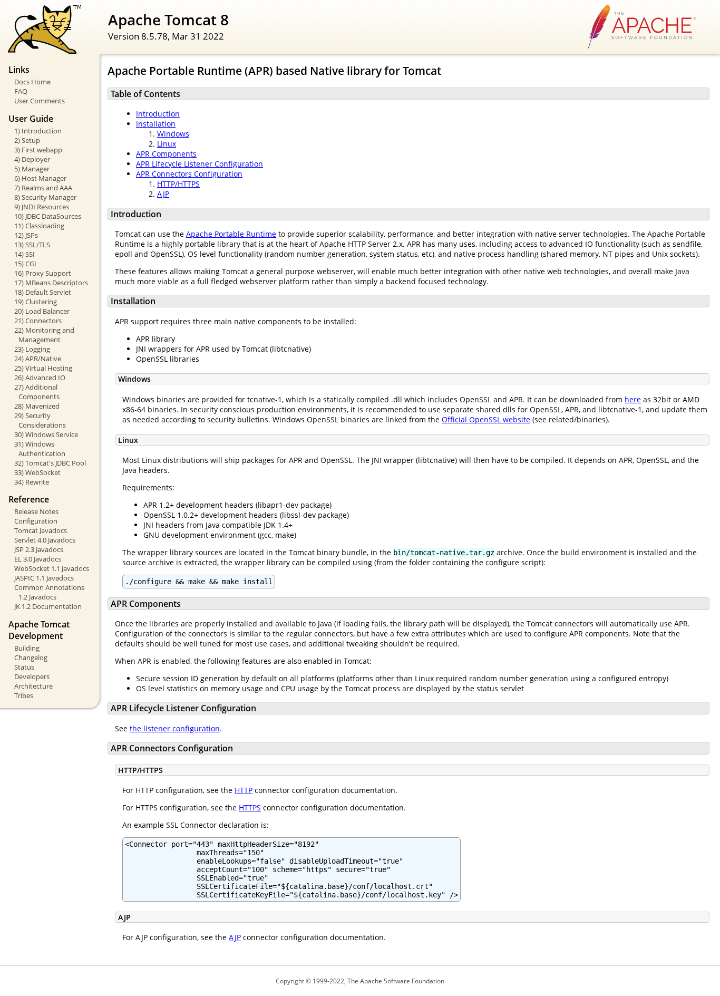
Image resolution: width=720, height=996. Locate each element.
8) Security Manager (45, 197)
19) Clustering (35, 301)
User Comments (39, 100)
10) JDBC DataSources (47, 216)
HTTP (243, 790)
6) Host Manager (40, 178)
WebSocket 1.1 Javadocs (51, 568)
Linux (166, 144)
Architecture (33, 686)
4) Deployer (32, 159)
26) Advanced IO (39, 377)
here (633, 399)
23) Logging (32, 349)
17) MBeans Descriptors (51, 282)
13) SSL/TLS (32, 244)
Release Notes (36, 511)
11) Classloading (39, 225)
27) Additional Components (37, 391)
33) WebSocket (37, 472)
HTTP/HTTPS (178, 184)
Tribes (23, 695)
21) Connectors (38, 320)
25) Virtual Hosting (43, 368)
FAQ (20, 91)
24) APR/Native (37, 358)
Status (24, 667)
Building (27, 648)
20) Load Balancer (42, 311)
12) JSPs (26, 235)
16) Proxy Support (42, 273)
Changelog (30, 657)
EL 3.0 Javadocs (37, 559)
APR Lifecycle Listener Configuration (199, 164)
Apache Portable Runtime (231, 234)
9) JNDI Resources (41, 206)
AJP (163, 194)
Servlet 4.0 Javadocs (44, 540)
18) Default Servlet (42, 292)
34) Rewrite (31, 482)
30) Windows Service (46, 434)
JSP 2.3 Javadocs (38, 549)
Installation (156, 124)
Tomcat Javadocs (40, 530)
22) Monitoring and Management (44, 334)
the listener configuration (175, 728)
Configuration (35, 521)
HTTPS (250, 807)
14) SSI (24, 254)
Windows (173, 134)
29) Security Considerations (40, 420)
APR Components (166, 154)
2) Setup (27, 140)
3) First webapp (38, 149)
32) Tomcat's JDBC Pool (50, 463)
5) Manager (32, 168)
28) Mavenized (37, 406)
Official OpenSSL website (486, 419)
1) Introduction (38, 131)
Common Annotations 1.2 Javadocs (49, 592)
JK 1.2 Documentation (48, 606)
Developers (32, 676)
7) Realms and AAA (43, 187)
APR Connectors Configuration (189, 174)
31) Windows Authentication (39, 448)
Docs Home (32, 81)
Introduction (158, 114)
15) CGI (25, 263)
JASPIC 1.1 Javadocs (44, 578)
